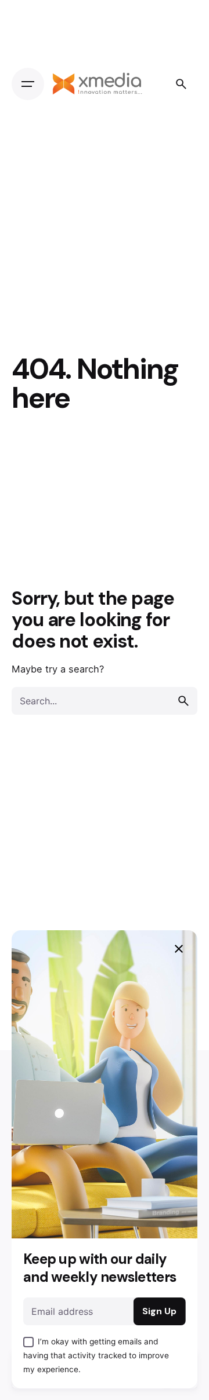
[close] (178, 948)
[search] (183, 701)
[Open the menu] (28, 84)
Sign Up (159, 1311)
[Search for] (104, 701)
